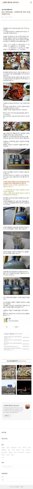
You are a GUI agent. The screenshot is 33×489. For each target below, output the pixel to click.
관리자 (22, 486)
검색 (29, 466)
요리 (16, 452)
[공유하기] (9, 327)
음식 (13, 455)
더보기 (3, 457)
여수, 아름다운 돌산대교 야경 (10, 346)
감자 (8, 447)
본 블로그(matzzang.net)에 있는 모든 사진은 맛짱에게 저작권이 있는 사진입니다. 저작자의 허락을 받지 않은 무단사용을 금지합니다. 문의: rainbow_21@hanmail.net (13, 410)
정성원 (10, 452)
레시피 (3, 455)
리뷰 (14, 450)
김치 (8, 455)
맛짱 (23, 450)
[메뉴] (31, 2)
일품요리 (4, 450)
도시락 (24, 447)
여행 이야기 (12, 333)
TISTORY (17, 486)
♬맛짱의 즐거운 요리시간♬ (11, 2)
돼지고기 (29, 450)
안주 (30, 447)
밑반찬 (3, 447)
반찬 (9, 450)
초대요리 (28, 452)
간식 (20, 447)
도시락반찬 (4, 452)
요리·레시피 (21, 452)
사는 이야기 (6, 333)
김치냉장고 (14, 447)
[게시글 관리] (11, 327)
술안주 (18, 450)
